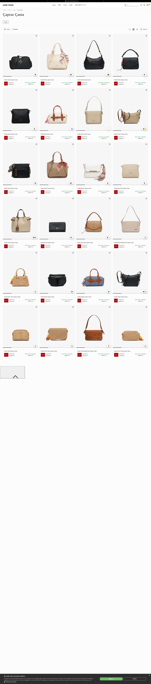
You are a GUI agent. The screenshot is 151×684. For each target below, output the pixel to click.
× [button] (149, 675)
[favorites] (144, 5)
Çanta (14, 10)
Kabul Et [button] (111, 679)
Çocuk (65, 5)
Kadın (53, 5)
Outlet (70, 5)
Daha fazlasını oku (87, 680)
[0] (147, 5)
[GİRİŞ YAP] (141, 5)
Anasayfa (4, 10)
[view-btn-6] (137, 29)
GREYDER (80, 5)
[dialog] (75, 679)
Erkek (59, 5)
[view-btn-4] (133, 29)
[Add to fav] (36, 35)
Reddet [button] (135, 679)
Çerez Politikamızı (83, 678)
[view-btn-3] (129, 29)
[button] (50, 682)
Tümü (5, 22)
